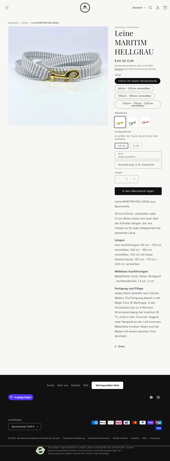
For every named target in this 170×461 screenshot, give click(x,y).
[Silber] (132, 122)
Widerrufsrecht (120, 438)
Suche (50, 385)
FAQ (86, 385)
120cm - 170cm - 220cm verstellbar (138, 104)
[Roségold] (145, 122)
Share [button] (121, 346)
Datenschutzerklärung (74, 438)
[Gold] (120, 122)
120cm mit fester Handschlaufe (137, 80)
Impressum (155, 438)
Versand (119, 69)
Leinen (24, 23)
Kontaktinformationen (99, 438)
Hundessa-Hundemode (28, 438)
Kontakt (75, 385)
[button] (7, 7)
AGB (144, 438)
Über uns (62, 385)
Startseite (13, 23)
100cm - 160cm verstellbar (134, 95)
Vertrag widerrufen (107, 385)
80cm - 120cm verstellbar (134, 88)
